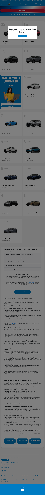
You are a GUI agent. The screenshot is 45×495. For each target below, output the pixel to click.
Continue (22, 36)
